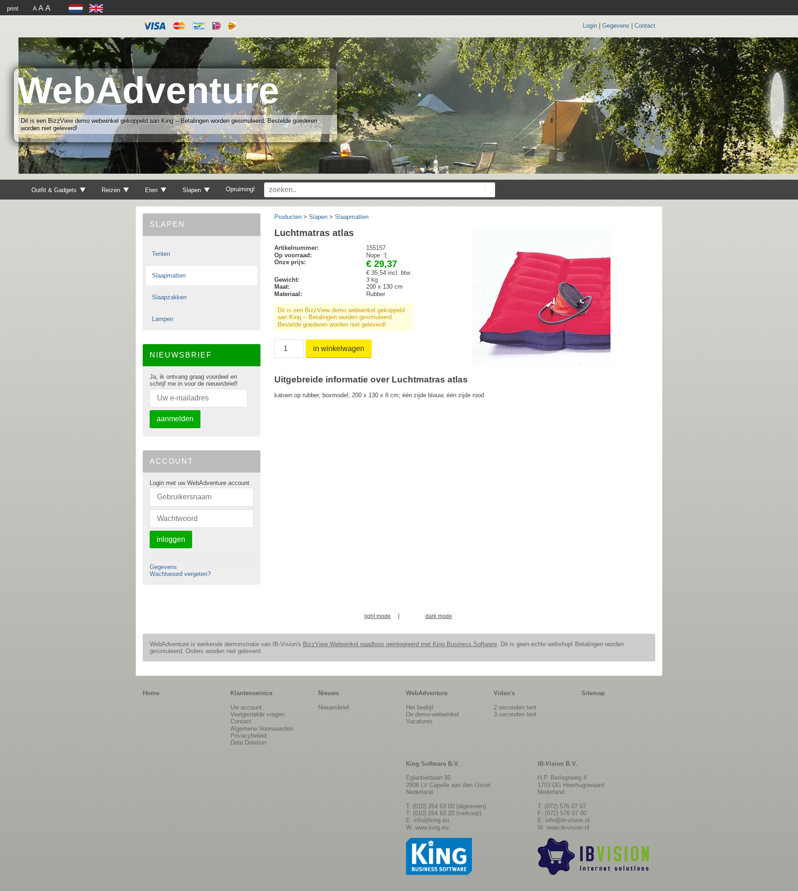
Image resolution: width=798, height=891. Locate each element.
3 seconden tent (515, 714)
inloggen (171, 539)
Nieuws (328, 693)
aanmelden (175, 419)
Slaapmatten (169, 275)
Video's (504, 693)
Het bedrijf (419, 707)
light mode (377, 616)
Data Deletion (248, 742)
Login (590, 25)
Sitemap (593, 693)
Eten (151, 190)
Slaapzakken (169, 297)
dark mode (438, 616)
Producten (288, 216)
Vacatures (419, 721)
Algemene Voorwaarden (261, 728)
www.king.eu (431, 827)
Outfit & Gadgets (54, 190)
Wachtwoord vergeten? (180, 573)
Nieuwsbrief (333, 707)
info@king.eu (431, 820)
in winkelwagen (338, 348)
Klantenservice (251, 693)
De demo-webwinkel (432, 714)
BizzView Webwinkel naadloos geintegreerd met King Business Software (400, 644)
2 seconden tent (515, 707)
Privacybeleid (248, 735)
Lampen (162, 318)
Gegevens (615, 25)
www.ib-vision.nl (568, 827)
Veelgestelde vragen (257, 714)
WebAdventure (148, 90)
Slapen (191, 190)
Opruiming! (240, 189)
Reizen (111, 190)
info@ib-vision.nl (567, 820)
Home (151, 693)
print (12, 8)
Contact (645, 25)
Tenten (161, 253)
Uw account (246, 707)
